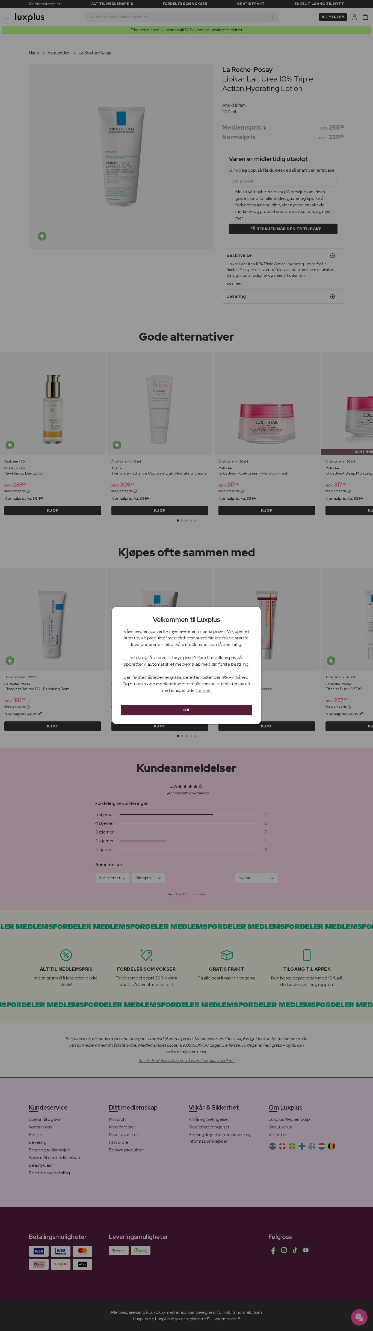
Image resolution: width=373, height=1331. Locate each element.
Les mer (204, 690)
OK (186, 709)
